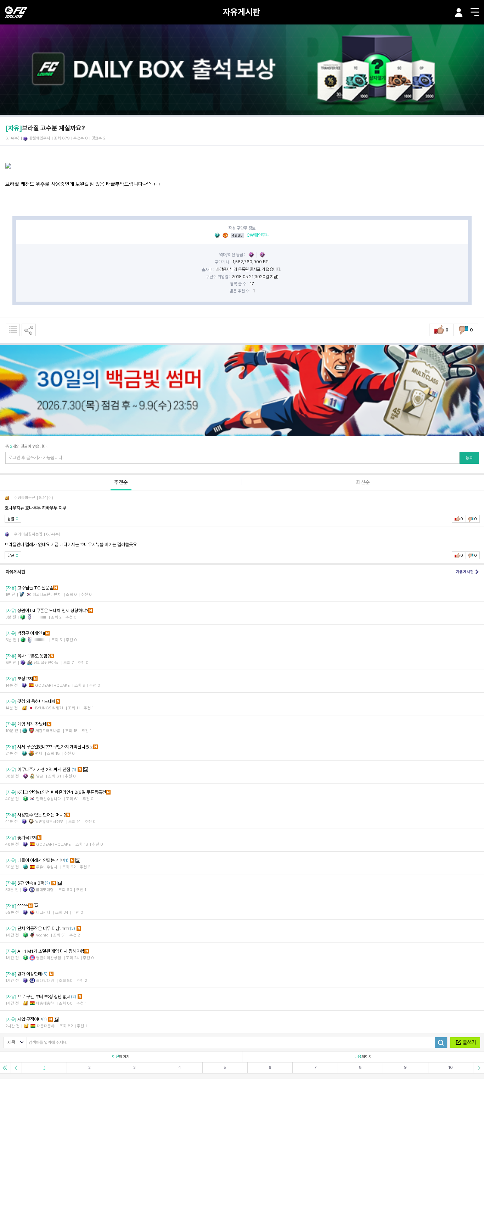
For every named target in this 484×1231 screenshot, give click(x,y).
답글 (12, 519)
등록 (469, 457)
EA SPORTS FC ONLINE (16, 12)
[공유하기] (28, 330)
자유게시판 (241, 12)
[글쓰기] (465, 1042)
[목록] (13, 330)
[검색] (441, 1042)
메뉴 (475, 12)
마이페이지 (459, 12)
